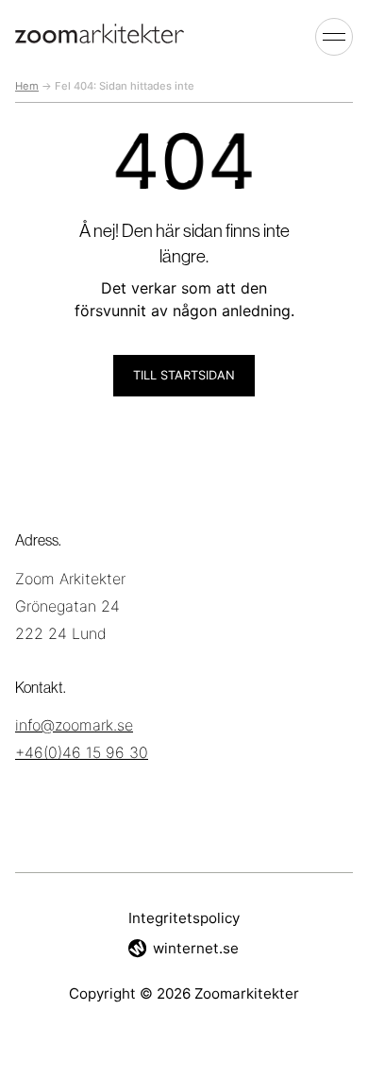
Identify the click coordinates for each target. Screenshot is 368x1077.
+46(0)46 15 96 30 (81, 752)
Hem (27, 86)
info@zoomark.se (74, 724)
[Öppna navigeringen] (334, 36)
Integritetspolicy (184, 918)
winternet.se (196, 948)
